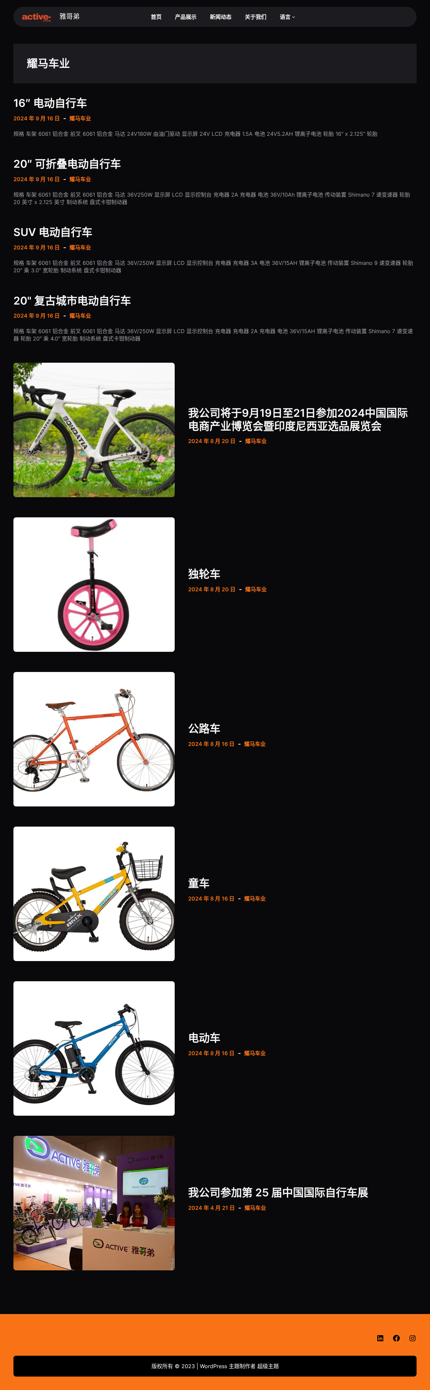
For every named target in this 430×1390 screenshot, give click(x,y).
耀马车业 (80, 118)
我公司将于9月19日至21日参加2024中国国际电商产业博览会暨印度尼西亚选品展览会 (298, 419)
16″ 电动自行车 (50, 103)
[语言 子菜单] (293, 16)
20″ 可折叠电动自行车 (67, 164)
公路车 (204, 728)
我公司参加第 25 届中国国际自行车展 (278, 1192)
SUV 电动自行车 (52, 232)
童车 (199, 883)
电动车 (204, 1038)
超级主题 (268, 1366)
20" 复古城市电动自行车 (72, 300)
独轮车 (204, 574)
